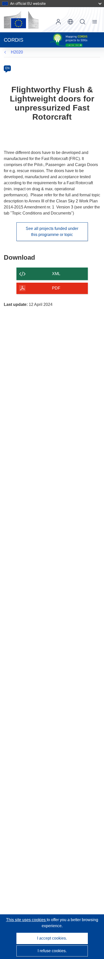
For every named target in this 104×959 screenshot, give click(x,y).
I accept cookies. (52, 938)
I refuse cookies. (52, 951)
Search (82, 21)
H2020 (17, 52)
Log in (58, 21)
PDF (56, 288)
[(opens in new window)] (21, 19)
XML (56, 274)
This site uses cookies (26, 920)
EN (7, 68)
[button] (70, 21)
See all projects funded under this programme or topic (52, 231)
